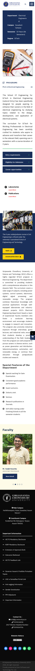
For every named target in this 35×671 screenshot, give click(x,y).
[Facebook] (6, 648)
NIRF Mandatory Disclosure (15, 545)
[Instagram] (10, 648)
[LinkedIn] (20, 648)
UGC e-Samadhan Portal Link (15, 579)
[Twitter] (15, 648)
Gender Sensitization (12, 590)
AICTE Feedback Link (12, 560)
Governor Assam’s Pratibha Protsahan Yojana (17, 572)
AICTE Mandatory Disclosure (15, 539)
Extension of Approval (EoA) (15, 550)
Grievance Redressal (12, 555)
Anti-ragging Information (14, 584)
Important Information (13, 600)
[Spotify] (24, 648)
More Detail (10, 476)
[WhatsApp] (29, 648)
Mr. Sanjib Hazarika (10, 469)
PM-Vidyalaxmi (10, 595)
